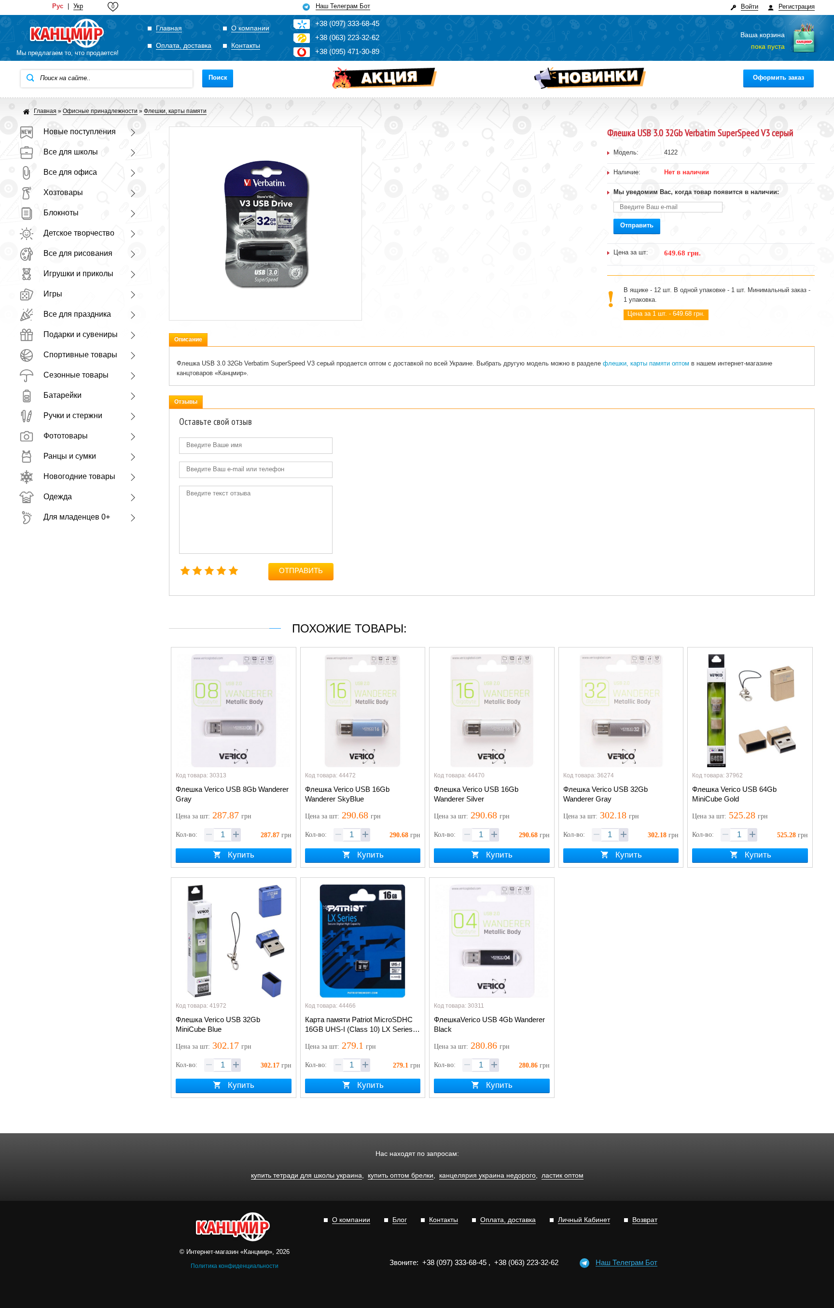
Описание (188, 339)
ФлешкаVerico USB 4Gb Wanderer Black (489, 1024)
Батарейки (62, 395)
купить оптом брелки (400, 1175)
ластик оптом (563, 1175)
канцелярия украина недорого (487, 1175)
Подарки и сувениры (80, 334)
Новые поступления (79, 131)
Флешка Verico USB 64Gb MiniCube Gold (734, 794)
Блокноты (61, 213)
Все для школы (70, 152)
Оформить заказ (778, 77)
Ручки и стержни (72, 415)
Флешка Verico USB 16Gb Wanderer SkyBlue (347, 794)
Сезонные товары (76, 375)
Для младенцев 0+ (76, 517)
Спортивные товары (80, 355)
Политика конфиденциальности (234, 1266)
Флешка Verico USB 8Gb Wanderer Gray (232, 794)
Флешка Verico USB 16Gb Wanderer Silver (476, 794)
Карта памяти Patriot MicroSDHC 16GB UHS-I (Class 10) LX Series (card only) (359, 1025)
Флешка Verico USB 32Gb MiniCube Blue (218, 1024)
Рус (57, 6)
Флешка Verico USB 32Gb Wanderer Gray (605, 794)
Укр (78, 6)
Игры (52, 294)
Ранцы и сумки (69, 456)
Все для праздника (77, 314)
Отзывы (185, 401)
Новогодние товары (79, 476)
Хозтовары (63, 192)
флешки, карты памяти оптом (646, 363)
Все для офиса (70, 172)
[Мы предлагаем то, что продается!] (67, 34)
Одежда (57, 496)
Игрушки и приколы (78, 273)
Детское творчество (78, 233)
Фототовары (65, 436)
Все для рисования (77, 253)
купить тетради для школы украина (306, 1175)
